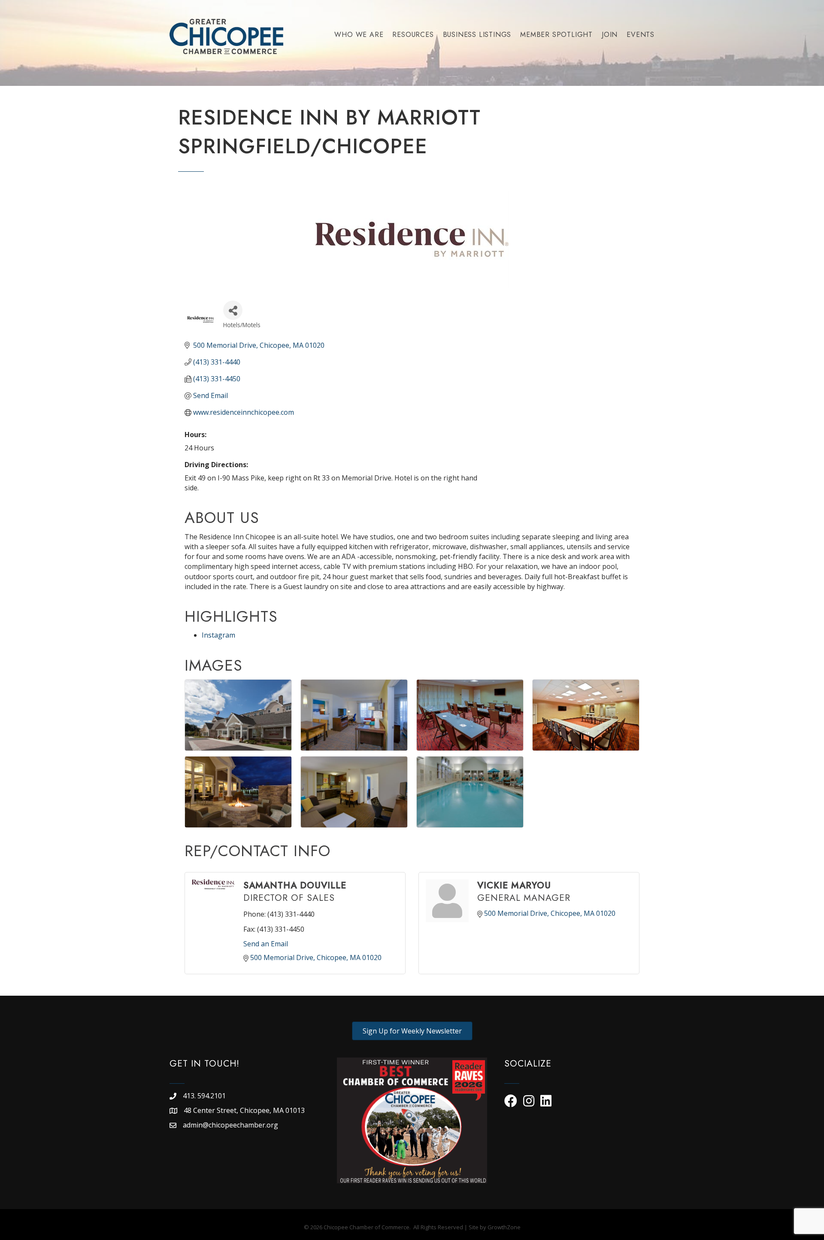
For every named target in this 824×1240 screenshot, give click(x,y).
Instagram (218, 635)
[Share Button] (232, 310)
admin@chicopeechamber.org (230, 1125)
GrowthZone (504, 1227)
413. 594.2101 (204, 1095)
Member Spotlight (556, 35)
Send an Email (265, 943)
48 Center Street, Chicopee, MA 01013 (245, 1110)
